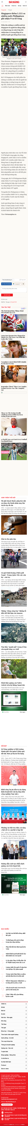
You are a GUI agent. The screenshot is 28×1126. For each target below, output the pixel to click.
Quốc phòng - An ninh (7, 1038)
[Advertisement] (14, 231)
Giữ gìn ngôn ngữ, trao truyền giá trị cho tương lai (15, 988)
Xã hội (19, 5)
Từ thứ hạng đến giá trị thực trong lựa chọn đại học (15, 941)
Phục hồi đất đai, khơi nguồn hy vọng (16, 948)
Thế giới (10, 10)
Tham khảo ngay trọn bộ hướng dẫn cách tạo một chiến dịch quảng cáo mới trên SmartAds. (14, 870)
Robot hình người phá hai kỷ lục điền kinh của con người (16, 955)
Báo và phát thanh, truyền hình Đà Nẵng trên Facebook (16, 1115)
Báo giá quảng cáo (7, 1104)
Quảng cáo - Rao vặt (7, 1048)
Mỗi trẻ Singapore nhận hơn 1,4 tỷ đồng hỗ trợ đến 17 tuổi (16, 982)
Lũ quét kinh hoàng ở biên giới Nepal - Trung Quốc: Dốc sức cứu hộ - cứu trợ (13, 575)
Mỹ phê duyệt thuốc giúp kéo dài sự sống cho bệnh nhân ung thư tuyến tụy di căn (13, 503)
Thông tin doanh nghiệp (8, 1044)
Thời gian (8, 302)
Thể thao (3, 1024)
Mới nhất (7, 5)
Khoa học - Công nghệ (7, 1031)
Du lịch (3, 1014)
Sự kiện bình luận (6, 1062)
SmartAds (6, 712)
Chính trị (14, 5)
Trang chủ (3, 10)
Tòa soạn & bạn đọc (7, 1041)
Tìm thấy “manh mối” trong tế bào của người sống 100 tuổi (14, 648)
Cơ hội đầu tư (5, 1058)
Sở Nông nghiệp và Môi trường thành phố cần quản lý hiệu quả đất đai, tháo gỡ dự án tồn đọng (12, 751)
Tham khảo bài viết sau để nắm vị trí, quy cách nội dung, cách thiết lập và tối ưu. (12, 688)
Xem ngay (22, 712)
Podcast (3, 1065)
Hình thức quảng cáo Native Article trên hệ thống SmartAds (13, 684)
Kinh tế (25, 5)
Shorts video (5, 1068)
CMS (11, 1124)
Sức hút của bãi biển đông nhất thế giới (15, 934)
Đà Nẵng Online (8, 1112)
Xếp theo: (3, 302)
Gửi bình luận (7, 295)
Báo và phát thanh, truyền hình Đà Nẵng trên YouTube (16, 1119)
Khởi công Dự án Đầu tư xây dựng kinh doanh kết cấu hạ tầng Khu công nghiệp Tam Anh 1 (13, 791)
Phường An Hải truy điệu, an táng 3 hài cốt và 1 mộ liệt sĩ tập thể (13, 829)
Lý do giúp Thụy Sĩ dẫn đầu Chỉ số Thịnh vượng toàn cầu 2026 (16, 961)
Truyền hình (4, 1051)
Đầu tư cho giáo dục (8, 539)
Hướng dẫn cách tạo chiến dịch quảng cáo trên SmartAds (12, 865)
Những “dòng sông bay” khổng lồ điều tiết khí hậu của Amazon (13, 612)
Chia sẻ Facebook (7, 283)
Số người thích (14, 302)
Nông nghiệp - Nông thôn (8, 1055)
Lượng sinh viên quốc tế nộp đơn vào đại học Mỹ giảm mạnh (16, 968)
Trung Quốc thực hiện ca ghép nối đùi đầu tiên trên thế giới (16, 975)
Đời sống (3, 1021)
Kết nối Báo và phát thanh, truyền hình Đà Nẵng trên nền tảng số (13, 1109)
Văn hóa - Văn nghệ (6, 1017)
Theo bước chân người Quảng (9, 1034)
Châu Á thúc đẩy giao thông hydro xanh (14, 995)
